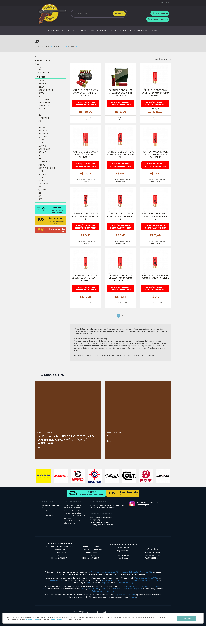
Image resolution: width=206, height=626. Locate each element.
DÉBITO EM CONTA (71, 523)
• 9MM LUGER (43, 118)
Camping (132, 597)
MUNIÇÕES (71, 47)
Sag (103, 580)
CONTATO (45, 510)
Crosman (135, 580)
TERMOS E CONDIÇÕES (72, 513)
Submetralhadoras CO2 (52, 580)
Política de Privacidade (32, 619)
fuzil (44, 589)
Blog (40, 375)
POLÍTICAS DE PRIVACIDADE (74, 515)
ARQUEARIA (114, 31)
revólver (134, 586)
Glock (114, 589)
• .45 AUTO (41, 146)
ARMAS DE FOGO (53, 31)
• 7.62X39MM (42, 184)
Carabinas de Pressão (129, 572)
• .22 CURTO (42, 84)
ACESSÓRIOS (154, 31)
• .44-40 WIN (42, 133)
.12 (78, 47)
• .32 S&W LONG (44, 106)
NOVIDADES (46, 513)
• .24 (39, 115)
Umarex (89, 583)
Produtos (46, 47)
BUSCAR (118, 13)
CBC (89, 589)
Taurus (83, 589)
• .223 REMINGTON (45, 99)
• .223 (39, 187)
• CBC (39, 67)
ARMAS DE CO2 (102, 31)
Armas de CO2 (146, 572)
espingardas (157, 586)
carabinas (147, 586)
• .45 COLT (41, 140)
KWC (142, 580)
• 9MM (40, 171)
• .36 (39, 112)
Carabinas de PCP (112, 572)
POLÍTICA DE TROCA (71, 510)
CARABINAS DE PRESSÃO (86, 31)
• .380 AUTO (42, 174)
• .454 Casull (43, 143)
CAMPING (132, 31)
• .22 (39, 193)
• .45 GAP (41, 127)
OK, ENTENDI (187, 618)
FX (158, 580)
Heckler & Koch (124, 580)
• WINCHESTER (43, 72)
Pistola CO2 (139, 578)
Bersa (124, 589)
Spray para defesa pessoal (124, 595)
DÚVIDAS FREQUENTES (72, 505)
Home (37, 47)
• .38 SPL (41, 165)
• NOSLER (41, 70)
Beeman (149, 580)
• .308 (39, 199)
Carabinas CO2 (151, 578)
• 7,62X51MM (42, 137)
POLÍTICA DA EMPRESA (72, 508)
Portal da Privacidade (56, 619)
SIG (154, 580)
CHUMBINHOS (142, 31)
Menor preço (166, 59)
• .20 (39, 121)
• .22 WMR (41, 87)
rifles (141, 586)
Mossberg (110, 591)
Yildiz (119, 589)
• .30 (39, 96)
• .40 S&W (41, 109)
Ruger (136, 589)
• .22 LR (40, 177)
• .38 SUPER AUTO (45, 102)
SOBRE (44, 508)
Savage (100, 591)
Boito (94, 591)
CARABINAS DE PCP (68, 31)
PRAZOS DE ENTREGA (72, 520)
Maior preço (153, 59)
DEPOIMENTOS (47, 515)
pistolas (127, 586)
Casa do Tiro (54, 375)
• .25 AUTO (41, 180)
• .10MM (40, 81)
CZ (93, 589)
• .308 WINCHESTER (46, 168)
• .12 (39, 158)
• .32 (39, 196)
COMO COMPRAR (70, 518)
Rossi (108, 580)
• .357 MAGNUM (44, 162)
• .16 (38, 124)
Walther (114, 580)
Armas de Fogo (97, 572)
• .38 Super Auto (45, 90)
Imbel (130, 589)
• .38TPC (40, 93)
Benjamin (105, 583)
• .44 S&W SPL (43, 130)
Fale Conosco (164, 2)
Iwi (140, 589)
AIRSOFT (123, 31)
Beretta (103, 589)
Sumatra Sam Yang (125, 583)
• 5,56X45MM (42, 190)
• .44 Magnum (43, 149)
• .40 (39, 155)
